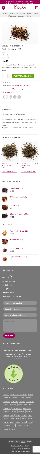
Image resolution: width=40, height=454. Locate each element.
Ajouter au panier (23, 76)
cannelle (22, 401)
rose (25, 89)
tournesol (30, 89)
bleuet (22, 397)
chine (25, 404)
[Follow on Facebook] (11, 276)
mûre (12, 418)
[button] (3, 8)
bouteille (28, 397)
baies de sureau (21, 394)
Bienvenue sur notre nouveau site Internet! (18, 350)
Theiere (19, 425)
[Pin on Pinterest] (19, 97)
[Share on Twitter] (11, 97)
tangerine (7, 425)
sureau (30, 422)
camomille (15, 401)
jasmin (18, 415)
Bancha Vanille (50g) (26, 166)
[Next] (38, 158)
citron (30, 404)
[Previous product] (7, 56)
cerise (17, 89)
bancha (30, 394)
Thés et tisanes (24, 85)
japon (12, 415)
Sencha (24, 422)
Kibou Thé (10, 92)
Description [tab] (6, 110)
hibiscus (6, 415)
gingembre (29, 411)
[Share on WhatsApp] (3, 97)
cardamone (30, 401)
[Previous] (1, 158)
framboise (21, 411)
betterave (15, 397)
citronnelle (7, 408)
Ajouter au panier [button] (9, 171)
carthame (13, 404)
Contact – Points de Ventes (20, 448)
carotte (6, 404)
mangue (24, 415)
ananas (13, 394)
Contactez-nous (8, 292)
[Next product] (3, 56)
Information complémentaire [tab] (13, 114)
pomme (6, 422)
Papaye (24, 418)
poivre (30, 418)
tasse (13, 425)
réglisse (17, 422)
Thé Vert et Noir (16, 46)
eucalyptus (7, 411)
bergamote (7, 397)
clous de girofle (16, 408)
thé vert (25, 425)
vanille (13, 429)
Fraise (14, 411)
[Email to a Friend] (15, 97)
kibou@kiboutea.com (10, 289)
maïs (29, 415)
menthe (6, 418)
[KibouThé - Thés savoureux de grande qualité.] (20, 8)
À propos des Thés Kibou (20, 447)
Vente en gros (23, 445)
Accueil (5, 46)
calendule (11, 89)
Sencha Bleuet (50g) (6, 166)
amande (6, 394)
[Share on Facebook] (7, 97)
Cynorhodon (27, 408)
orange (21, 89)
